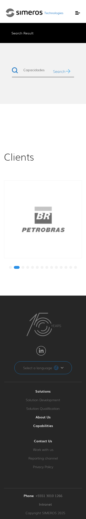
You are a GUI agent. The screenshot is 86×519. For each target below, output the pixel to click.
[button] (10, 267)
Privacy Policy (43, 466)
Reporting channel (43, 458)
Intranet (45, 504)
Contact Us (43, 440)
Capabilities (43, 425)
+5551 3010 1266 (49, 495)
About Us (43, 417)
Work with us (43, 449)
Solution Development (43, 399)
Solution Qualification (43, 408)
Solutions (43, 391)
